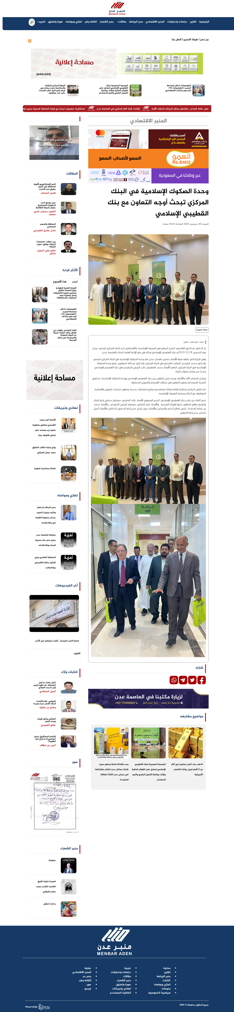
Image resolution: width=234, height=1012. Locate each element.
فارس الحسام (48, 193)
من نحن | (203, 39)
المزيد (42, 22)
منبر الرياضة (136, 22)
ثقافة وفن (91, 22)
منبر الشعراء (107, 22)
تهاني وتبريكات (121, 988)
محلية (166, 968)
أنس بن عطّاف (48, 745)
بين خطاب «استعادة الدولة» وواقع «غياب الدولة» (46, 244)
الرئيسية (204, 22)
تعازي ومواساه (74, 22)
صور (75, 762)
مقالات (122, 22)
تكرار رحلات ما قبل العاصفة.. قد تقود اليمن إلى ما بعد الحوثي (44, 685)
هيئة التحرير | (189, 39)
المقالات (72, 174)
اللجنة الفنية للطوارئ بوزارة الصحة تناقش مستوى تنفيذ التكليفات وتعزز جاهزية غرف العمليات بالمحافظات (64, 293)
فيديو (87, 988)
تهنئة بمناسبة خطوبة (45, 468)
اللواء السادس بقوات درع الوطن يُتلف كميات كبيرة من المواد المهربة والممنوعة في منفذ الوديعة (64, 335)
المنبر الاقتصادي (155, 22)
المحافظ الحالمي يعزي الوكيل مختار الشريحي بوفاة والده (45, 563)
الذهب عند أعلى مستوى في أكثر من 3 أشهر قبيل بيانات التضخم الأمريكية (187, 769)
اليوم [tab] (75, 282)
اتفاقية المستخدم (120, 993)
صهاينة (52, 860)
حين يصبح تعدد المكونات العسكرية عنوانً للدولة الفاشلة (46, 205)
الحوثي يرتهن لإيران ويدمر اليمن (46, 720)
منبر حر (87, 976)
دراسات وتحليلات (177, 22)
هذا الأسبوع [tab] (59, 282)
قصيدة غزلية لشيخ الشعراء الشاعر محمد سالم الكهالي (46, 887)
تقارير (193, 22)
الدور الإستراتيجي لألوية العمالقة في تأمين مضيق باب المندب (45, 186)
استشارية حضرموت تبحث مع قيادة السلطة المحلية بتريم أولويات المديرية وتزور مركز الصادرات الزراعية (86, 109)
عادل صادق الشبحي (45, 230)
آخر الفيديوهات (66, 585)
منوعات (166, 988)
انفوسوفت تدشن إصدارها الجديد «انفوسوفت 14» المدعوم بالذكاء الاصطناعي (178, 88)
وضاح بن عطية (47, 707)
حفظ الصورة (202, 330)
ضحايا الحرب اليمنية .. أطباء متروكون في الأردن (57, 641)
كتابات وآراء (69, 672)
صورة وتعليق (55, 22)
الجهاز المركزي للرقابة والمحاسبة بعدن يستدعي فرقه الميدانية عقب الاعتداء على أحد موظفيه (52, 89)
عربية (127, 968)
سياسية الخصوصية (159, 993)
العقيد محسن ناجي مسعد (45, 213)
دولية (87, 968)
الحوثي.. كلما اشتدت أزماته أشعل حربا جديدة (44, 702)
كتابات (166, 980)
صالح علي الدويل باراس (46, 252)
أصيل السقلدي (47, 691)
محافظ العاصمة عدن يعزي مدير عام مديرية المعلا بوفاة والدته (45, 540)
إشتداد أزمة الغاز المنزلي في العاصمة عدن (171, 109)
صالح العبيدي (48, 725)
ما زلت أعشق (50, 904)
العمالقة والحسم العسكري (48, 225)
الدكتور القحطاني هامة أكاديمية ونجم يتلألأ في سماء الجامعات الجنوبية (53, 142)
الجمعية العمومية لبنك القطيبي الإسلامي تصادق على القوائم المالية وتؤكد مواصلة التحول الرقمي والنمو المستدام (113, 89)
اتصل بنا (176, 39)
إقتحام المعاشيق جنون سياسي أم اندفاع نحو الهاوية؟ (45, 739)
